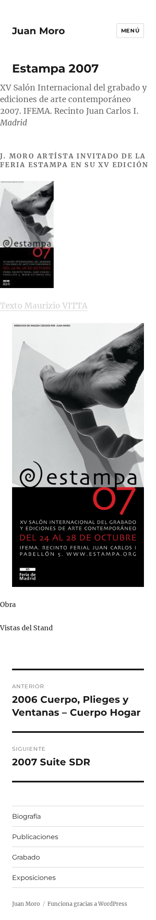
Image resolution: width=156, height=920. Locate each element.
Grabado (26, 857)
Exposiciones (34, 878)
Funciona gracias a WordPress (87, 903)
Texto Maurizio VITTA (43, 306)
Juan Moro (38, 31)
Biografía (26, 816)
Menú (130, 30)
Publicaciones (35, 837)
